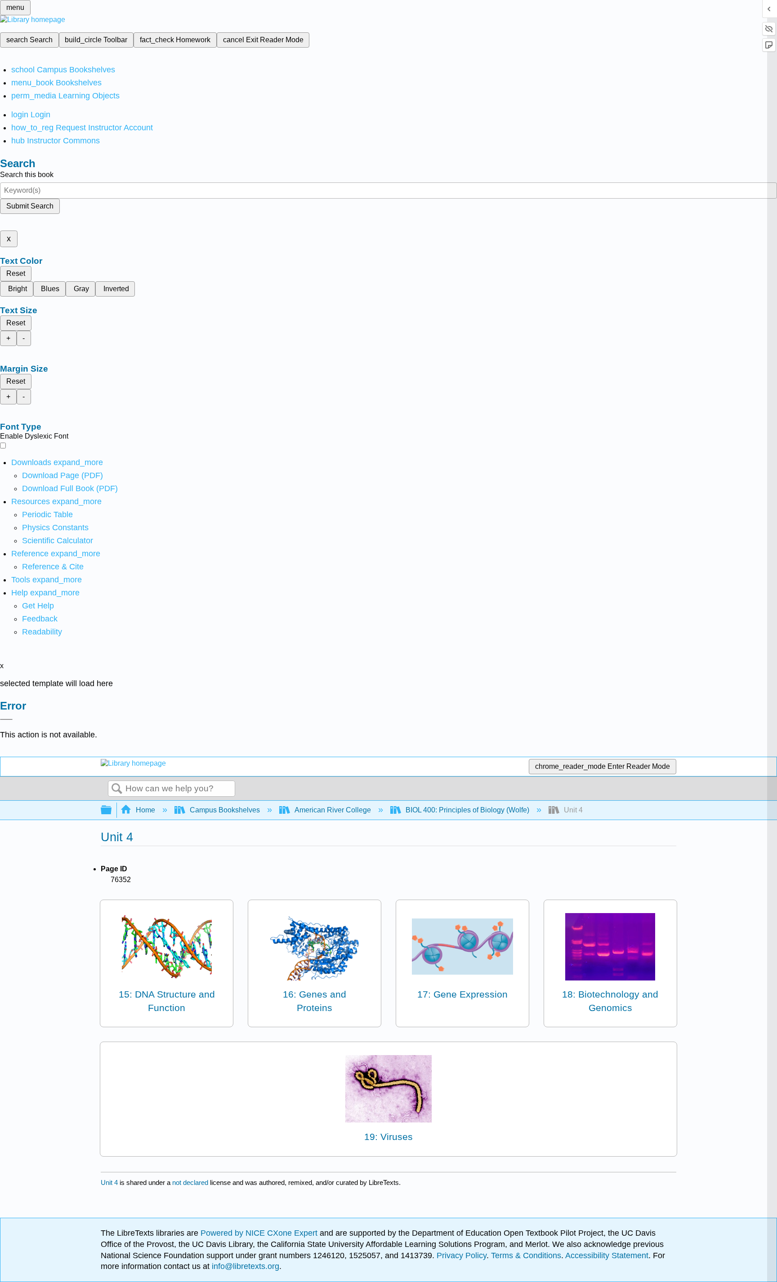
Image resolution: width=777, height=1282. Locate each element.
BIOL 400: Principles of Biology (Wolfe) (467, 810)
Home (145, 810)
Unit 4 (109, 1182)
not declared (191, 1182)
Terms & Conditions (526, 1255)
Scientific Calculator (57, 540)
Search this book (27, 174)
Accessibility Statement (606, 1255)
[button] (40, 618)
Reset (15, 273)
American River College (333, 810)
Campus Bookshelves (225, 810)
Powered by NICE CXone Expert (260, 1233)
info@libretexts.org (244, 1266)
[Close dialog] (6, 719)
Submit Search (30, 206)
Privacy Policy (462, 1255)
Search (117, 789)
